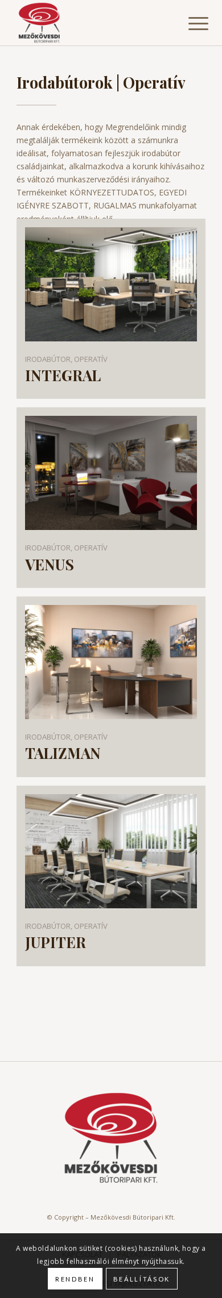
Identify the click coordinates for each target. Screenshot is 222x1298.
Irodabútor (48, 359)
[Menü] (189, 24)
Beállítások (141, 1279)
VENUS (49, 564)
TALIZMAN (63, 753)
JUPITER (55, 942)
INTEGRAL (63, 375)
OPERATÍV (91, 359)
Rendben (74, 1279)
